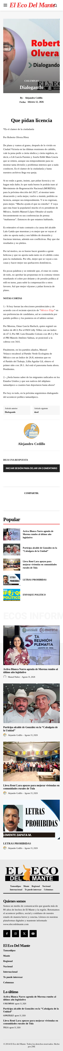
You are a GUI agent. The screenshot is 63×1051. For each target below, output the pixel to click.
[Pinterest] (35, 501)
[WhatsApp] (42, 501)
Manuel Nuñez (14, 677)
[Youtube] (33, 933)
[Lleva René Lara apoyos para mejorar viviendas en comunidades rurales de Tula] (11, 565)
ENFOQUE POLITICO (34, 595)
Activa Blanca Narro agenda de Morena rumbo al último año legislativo (38, 534)
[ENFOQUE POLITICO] (11, 595)
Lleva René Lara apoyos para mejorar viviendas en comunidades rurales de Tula (40, 564)
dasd (36, 412)
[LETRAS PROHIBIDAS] (11, 580)
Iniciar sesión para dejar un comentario (31, 468)
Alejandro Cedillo (33, 98)
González (8, 1015)
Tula (5, 1027)
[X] (28, 501)
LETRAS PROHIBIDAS (35, 580)
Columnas (31, 81)
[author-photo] (5, 677)
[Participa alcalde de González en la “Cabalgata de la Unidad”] (11, 550)
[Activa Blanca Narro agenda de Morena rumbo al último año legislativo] (11, 534)
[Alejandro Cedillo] (31, 431)
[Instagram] (15, 933)
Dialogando (10, 412)
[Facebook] (20, 501)
